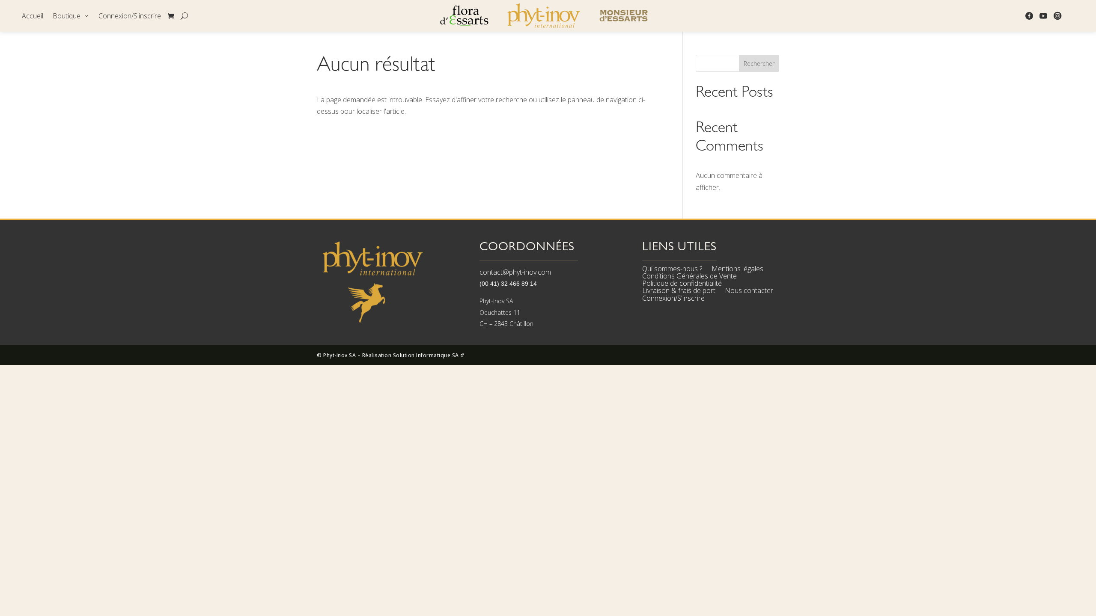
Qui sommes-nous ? (672, 270)
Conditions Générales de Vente (689, 277)
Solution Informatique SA (427, 355)
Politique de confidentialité (682, 284)
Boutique (66, 16)
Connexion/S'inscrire (129, 16)
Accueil (32, 16)
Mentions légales (737, 270)
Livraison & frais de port (678, 291)
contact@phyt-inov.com (515, 272)
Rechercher (759, 63)
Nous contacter (749, 291)
